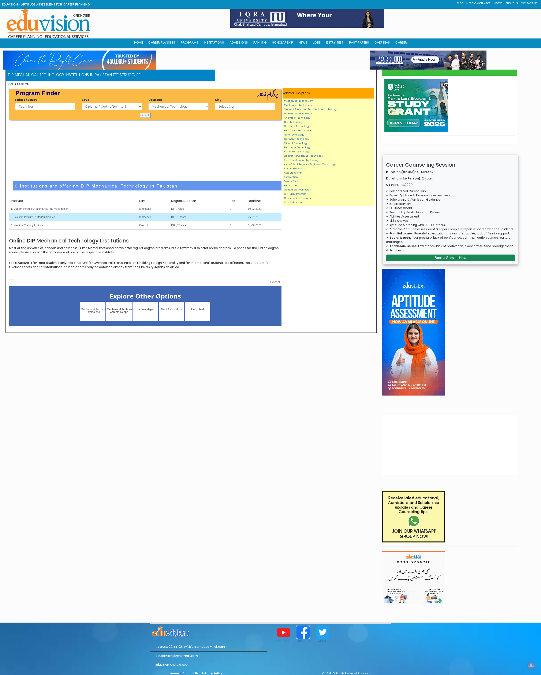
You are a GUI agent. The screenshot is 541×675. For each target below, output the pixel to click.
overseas (382, 42)
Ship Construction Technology (302, 160)
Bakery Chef (291, 181)
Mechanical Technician (298, 105)
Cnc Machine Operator (297, 198)
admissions (239, 42)
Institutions (214, 42)
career (401, 42)
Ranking (260, 42)
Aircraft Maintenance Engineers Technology (310, 164)
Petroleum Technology (297, 147)
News (303, 42)
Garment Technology (296, 139)
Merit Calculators (171, 309)
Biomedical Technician (297, 189)
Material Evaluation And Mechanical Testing (310, 109)
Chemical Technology (297, 117)
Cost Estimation (293, 202)
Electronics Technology (297, 130)
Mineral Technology (295, 143)
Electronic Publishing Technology (303, 155)
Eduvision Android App (172, 665)
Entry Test (335, 42)
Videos (498, 3)
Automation (291, 177)
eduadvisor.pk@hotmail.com (177, 656)
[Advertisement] (145, 150)
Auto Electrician (293, 172)
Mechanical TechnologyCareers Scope (119, 311)
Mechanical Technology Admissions (93, 311)
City (218, 100)
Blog (460, 3)
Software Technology (296, 151)
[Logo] (208, 631)
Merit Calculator (478, 3)
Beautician (290, 185)
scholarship (282, 42)
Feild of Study (26, 100)
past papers (359, 42)
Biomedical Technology (298, 113)
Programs (189, 42)
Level (86, 100)
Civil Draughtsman (295, 194)
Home (11, 84)
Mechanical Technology (298, 101)
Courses (155, 100)
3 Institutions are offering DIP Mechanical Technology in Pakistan (96, 186)
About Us (511, 3)
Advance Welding (294, 168)
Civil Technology (293, 122)
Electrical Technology (296, 126)
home (138, 42)
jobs (317, 42)
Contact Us (529, 3)
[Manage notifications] (531, 665)
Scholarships (145, 309)
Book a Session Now (450, 258)
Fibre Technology (294, 134)
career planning (161, 42)
